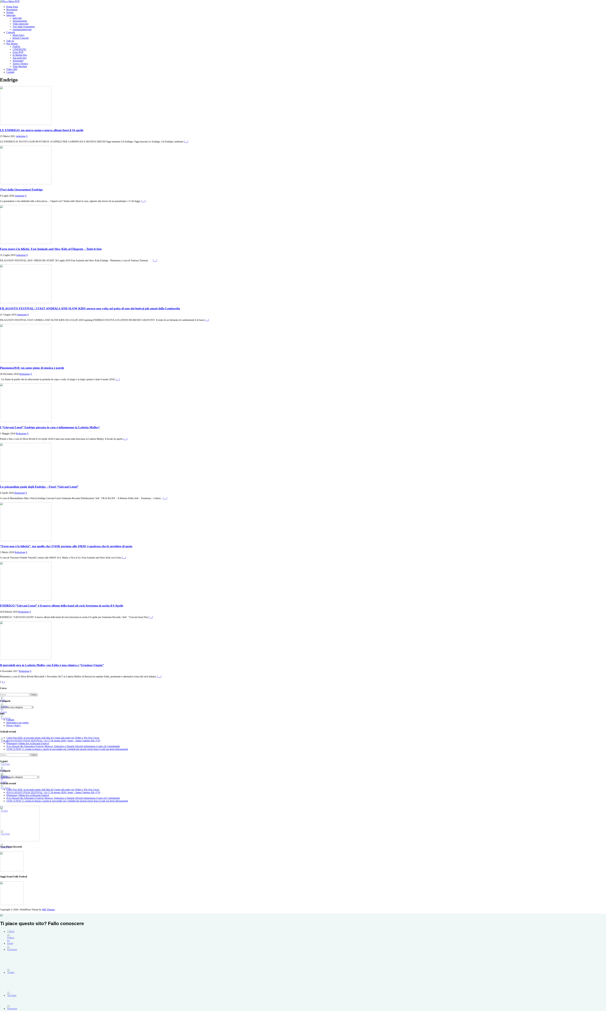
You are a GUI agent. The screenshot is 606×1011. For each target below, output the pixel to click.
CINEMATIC (20, 49)
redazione (21, 136)
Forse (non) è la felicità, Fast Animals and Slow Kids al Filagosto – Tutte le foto (51, 249)
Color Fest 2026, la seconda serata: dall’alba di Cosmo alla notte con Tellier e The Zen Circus (52, 737)
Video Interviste (20, 23)
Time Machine (20, 66)
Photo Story (18, 35)
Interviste (10, 15)
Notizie (10, 12)
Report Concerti (21, 38)
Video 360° (12, 69)
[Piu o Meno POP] (10, 1)
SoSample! (18, 60)
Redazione (24, 374)
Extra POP (18, 52)
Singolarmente (20, 21)
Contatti (10, 72)
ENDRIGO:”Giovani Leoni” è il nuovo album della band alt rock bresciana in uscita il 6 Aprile (61, 605)
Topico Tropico (20, 63)
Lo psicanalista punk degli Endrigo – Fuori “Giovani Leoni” (39, 486)
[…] (186, 141)
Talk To (10, 40)
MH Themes (48, 909)
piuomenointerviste (22, 29)
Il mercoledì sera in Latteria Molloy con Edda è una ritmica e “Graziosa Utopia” (52, 665)
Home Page (12, 6)
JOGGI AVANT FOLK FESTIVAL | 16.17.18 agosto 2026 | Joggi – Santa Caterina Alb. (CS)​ (53, 740)
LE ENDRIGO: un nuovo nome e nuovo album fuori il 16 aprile (41, 130)
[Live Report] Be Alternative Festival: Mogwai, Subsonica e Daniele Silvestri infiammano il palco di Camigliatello (63, 746)
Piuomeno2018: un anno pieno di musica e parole (32, 367)
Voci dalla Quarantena (24, 26)
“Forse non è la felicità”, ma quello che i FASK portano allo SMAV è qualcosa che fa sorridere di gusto (66, 546)
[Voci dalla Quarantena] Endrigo (21, 189)
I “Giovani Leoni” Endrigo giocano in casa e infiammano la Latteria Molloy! (50, 427)
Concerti (10, 32)
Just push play (20, 58)
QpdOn (16, 46)
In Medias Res (20, 55)
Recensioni (11, 9)
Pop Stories (12, 43)
